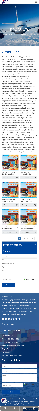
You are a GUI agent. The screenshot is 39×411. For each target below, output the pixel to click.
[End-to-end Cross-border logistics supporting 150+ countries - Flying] (10, 162)
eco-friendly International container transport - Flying (27, 173)
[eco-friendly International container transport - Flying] (28, 162)
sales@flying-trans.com (15, 345)
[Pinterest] (16, 319)
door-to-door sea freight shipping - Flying (8, 200)
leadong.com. (23, 404)
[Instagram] (12, 319)
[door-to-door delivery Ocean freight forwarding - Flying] (10, 217)
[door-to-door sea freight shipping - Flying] (10, 190)
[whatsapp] (19, 319)
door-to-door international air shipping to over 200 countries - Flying (27, 200)
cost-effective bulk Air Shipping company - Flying (28, 228)
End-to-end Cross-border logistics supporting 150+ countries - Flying (8, 173)
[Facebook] (3, 319)
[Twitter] (6, 319)
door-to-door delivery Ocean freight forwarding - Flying (10, 228)
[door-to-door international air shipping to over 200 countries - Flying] (28, 190)
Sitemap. (31, 404)
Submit (8, 285)
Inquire (9, 177)
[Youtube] (9, 319)
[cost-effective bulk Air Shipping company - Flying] (28, 217)
